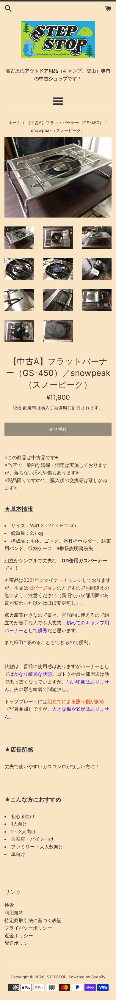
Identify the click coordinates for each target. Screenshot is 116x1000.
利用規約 (13, 913)
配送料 (29, 407)
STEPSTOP (56, 977)
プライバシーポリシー (28, 928)
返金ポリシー (18, 935)
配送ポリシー (18, 943)
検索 (9, 905)
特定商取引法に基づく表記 (33, 920)
